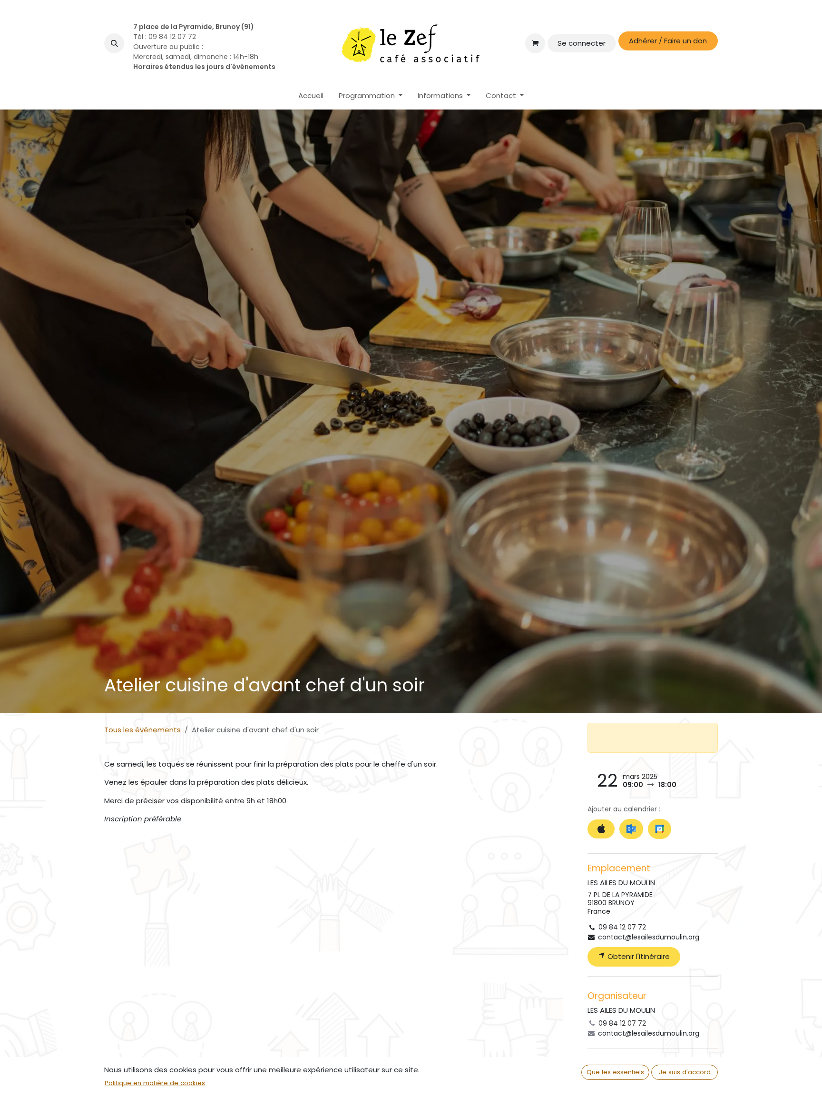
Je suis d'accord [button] (685, 1072)
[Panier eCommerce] (535, 43)
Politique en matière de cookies (155, 1083)
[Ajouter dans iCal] (601, 829)
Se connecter (582, 43)
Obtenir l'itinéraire (638, 956)
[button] (114, 43)
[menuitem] (311, 96)
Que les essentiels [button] (615, 1072)
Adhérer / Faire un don (668, 41)
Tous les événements (142, 730)
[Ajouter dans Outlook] (631, 829)
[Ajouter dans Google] (659, 829)
